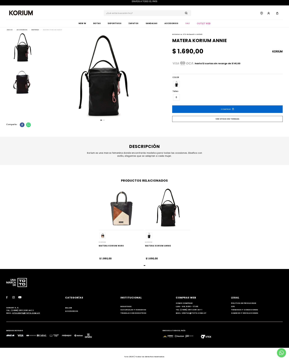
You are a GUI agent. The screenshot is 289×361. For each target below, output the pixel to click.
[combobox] (147, 13)
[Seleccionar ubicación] (261, 13)
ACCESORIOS (22, 30)
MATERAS (35, 30)
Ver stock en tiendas (227, 119)
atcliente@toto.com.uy (26, 313)
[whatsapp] (29, 125)
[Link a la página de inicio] (9, 30)
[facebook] (22, 125)
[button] (176, 84)
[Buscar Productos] (187, 13)
